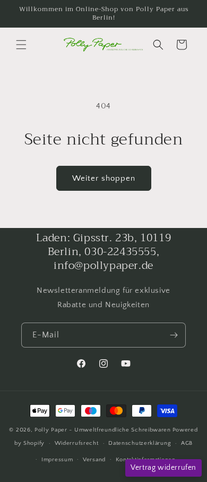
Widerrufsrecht (77, 443)
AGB (187, 443)
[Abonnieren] (173, 335)
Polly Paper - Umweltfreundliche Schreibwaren (102, 430)
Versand (94, 459)
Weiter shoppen (103, 178)
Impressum (57, 459)
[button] (21, 44)
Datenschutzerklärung (139, 443)
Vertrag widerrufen (163, 467)
